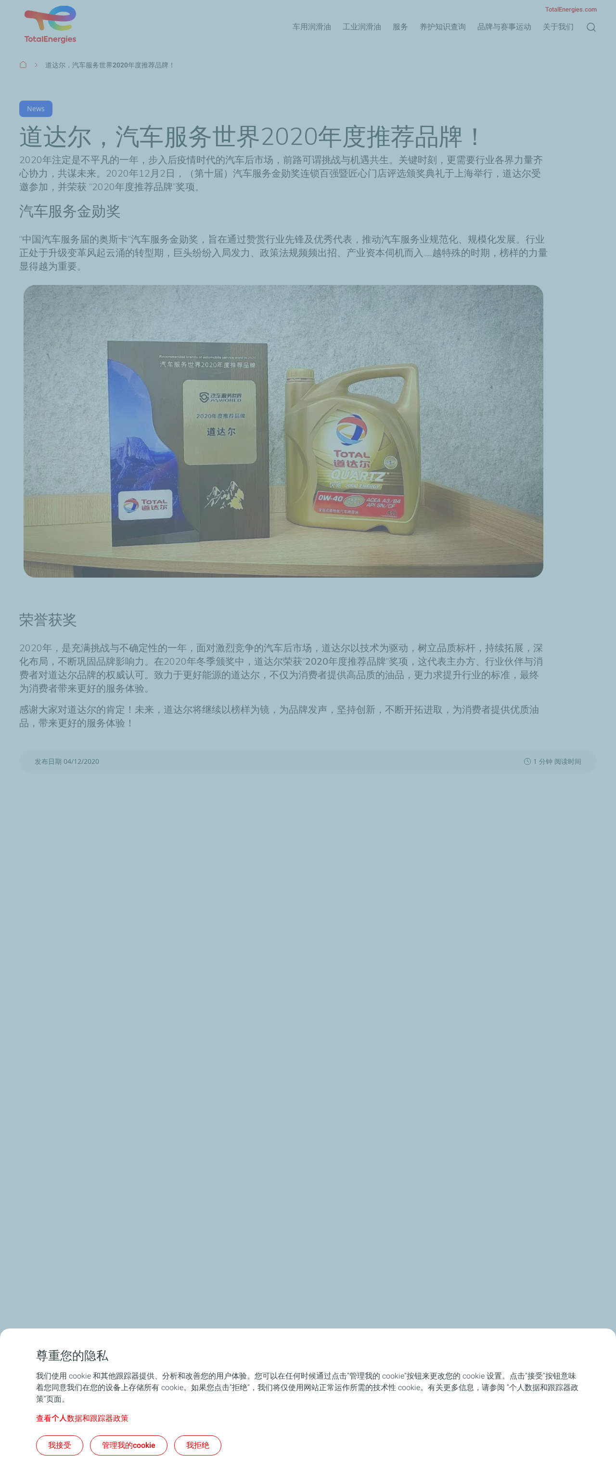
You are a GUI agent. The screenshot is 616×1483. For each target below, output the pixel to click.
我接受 (59, 1445)
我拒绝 (197, 1445)
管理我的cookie (128, 1445)
